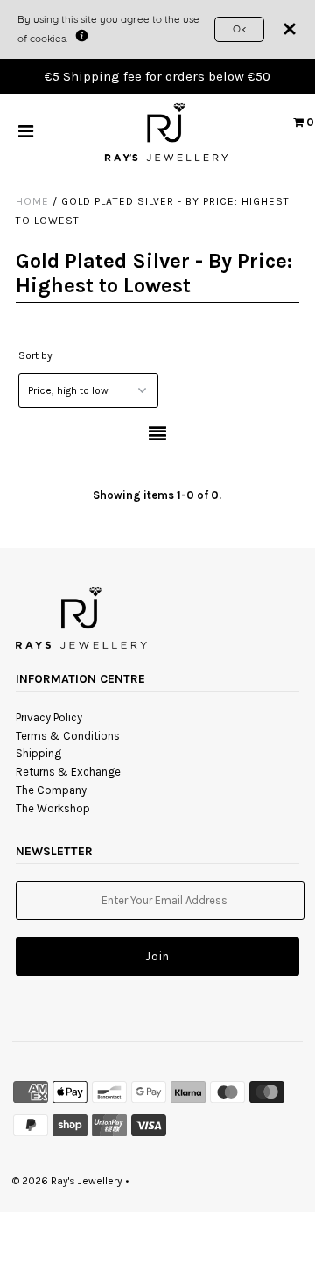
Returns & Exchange (68, 771)
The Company (51, 790)
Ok (239, 28)
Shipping (38, 753)
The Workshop (53, 808)
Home (32, 201)
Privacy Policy (49, 717)
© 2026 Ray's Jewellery (67, 1181)
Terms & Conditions (68, 735)
